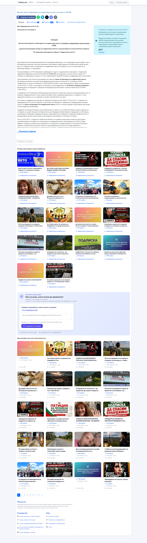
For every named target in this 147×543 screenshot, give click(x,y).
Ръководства (22, 513)
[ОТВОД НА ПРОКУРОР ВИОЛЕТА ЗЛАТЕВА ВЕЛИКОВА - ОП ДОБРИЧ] (30, 192)
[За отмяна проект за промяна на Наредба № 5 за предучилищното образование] (59, 220)
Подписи (48, 22)
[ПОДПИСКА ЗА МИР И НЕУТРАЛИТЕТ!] (30, 275)
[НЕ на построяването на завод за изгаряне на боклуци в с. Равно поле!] (30, 220)
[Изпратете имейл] (51, 17)
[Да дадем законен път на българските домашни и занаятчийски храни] (59, 192)
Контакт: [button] (55, 2)
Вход (111, 2)
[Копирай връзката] (55, 17)
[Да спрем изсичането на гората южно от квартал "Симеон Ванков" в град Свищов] (88, 220)
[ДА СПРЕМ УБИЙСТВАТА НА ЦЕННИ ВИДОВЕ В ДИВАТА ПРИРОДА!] (59, 164)
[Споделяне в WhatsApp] (38, 17)
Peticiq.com (22, 2)
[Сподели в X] (47, 17)
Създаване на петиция (33, 326)
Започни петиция (122, 2)
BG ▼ (32, 2)
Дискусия (61, 22)
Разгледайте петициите (43, 2)
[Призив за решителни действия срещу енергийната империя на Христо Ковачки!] (116, 248)
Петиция (21, 22)
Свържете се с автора (25, 141)
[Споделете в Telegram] (42, 17)
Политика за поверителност (76, 22)
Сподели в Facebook (28, 17)
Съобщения (33, 22)
